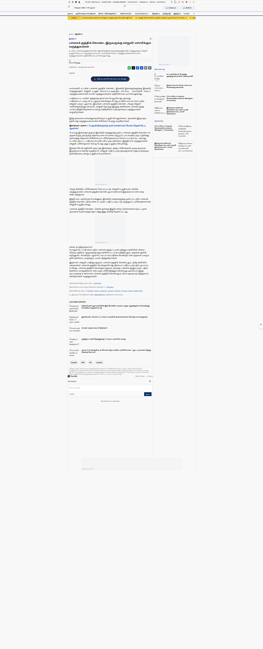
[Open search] (72, 2)
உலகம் (186, 14)
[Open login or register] (79, 2)
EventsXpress (161, 2)
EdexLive (152, 2)
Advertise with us (101, 184)
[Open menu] (69, 2)
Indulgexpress (143, 2)
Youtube (110, 291)
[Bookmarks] (76, 2)
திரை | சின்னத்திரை (107, 14)
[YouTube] (186, 2)
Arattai (130, 291)
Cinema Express (133, 2)
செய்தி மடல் (172, 8)
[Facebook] (171, 2)
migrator (72, 73)
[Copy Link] (149, 67)
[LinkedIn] (141, 67)
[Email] (145, 67)
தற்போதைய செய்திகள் (86, 14)
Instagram (103, 291)
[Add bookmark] (150, 39)
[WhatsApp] (190, 2)
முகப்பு (70, 14)
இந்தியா (177, 14)
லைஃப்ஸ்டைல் (141, 14)
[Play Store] (194, 2)
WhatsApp (110, 287)
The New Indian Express (92, 2)
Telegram (117, 291)
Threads (124, 291)
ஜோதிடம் (156, 14)
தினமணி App (100, 295)
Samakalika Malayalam (119, 2)
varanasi (99, 362)
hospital (74, 362)
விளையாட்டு (125, 14)
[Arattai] (175, 2)
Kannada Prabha (106, 2)
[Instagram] (179, 2)
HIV (90, 362)
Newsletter (97, 283)
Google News (137, 291)
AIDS (83, 362)
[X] (183, 2)
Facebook (90, 291)
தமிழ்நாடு (167, 14)
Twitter (96, 291)
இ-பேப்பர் (188, 8)
